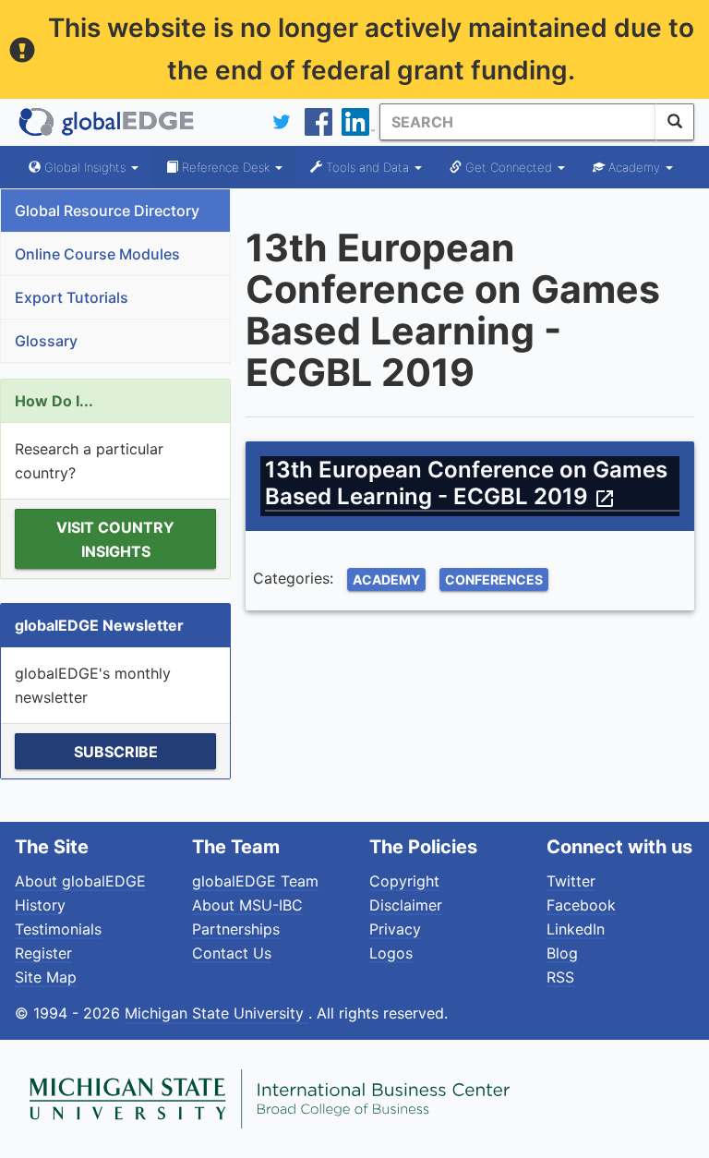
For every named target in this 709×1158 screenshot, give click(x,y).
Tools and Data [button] (367, 167)
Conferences (494, 579)
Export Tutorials (71, 297)
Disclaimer (405, 905)
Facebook (581, 905)
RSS (560, 977)
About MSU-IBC (247, 905)
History (40, 905)
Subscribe (116, 751)
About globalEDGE (80, 881)
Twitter (571, 881)
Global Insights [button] (85, 167)
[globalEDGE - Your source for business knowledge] (107, 122)
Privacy (395, 929)
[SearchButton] (674, 121)
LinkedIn (576, 929)
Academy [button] (634, 167)
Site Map (46, 977)
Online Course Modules (97, 254)
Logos (391, 953)
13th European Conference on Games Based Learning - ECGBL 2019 (466, 483)
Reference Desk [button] (225, 167)
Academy (386, 579)
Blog (562, 953)
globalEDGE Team (255, 881)
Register (43, 953)
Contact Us (231, 953)
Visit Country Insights (115, 539)
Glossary (46, 341)
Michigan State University (216, 1013)
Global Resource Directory (107, 210)
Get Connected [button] (509, 167)
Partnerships (236, 929)
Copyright (404, 881)
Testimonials (58, 929)
